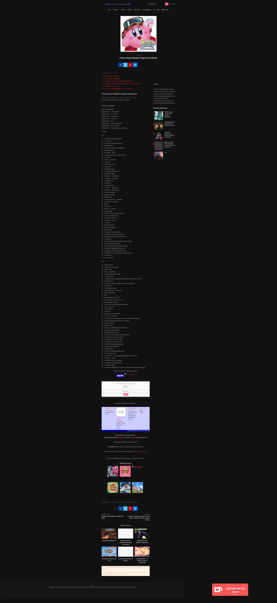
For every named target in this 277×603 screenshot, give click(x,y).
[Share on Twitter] (125, 65)
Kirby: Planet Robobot (121, 502)
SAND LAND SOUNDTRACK (109, 540)
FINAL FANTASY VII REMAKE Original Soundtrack (118, 88)
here (131, 458)
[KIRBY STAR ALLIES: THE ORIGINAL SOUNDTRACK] (113, 473)
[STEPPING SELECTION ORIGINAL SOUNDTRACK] (113, 489)
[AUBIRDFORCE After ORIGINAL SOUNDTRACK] (142, 534)
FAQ (154, 9)
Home (109, 9)
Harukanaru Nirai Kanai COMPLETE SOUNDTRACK (118, 81)
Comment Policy (114, 567)
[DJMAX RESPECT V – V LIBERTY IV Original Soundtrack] (142, 552)
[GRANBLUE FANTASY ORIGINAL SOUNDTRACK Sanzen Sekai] (125, 534)
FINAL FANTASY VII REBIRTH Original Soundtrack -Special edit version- (169, 145)
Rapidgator (120, 437)
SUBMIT (125, 394)
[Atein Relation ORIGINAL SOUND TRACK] (125, 489)
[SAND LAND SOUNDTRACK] (109, 534)
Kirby (113, 502)
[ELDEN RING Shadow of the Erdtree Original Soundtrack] (158, 125)
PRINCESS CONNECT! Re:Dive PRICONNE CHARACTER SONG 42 (122, 83)
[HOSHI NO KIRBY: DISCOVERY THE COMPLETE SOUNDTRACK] (138, 473)
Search (166, 4)
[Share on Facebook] (120, 65)
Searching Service (147, 9)
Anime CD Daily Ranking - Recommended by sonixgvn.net (138, 430)
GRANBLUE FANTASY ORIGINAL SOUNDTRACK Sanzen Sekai (125, 542)
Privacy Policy (165, 9)
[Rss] (174, 4)
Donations (115, 9)
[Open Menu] (102, 9)
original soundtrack (132, 502)
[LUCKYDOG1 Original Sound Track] (109, 552)
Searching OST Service (140, 451)
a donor (133, 437)
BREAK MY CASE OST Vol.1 (112, 86)
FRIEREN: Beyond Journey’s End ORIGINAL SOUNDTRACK (168, 114)
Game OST (123, 9)
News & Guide (137, 9)
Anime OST (130, 9)
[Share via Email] (135, 65)
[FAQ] (158, 156)
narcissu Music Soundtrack (112, 78)
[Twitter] (172, 4)
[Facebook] (170, 4)
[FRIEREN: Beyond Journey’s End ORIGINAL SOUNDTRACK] (158, 115)
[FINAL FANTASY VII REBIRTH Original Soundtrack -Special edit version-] (158, 146)
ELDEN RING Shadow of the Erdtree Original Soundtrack (169, 123)
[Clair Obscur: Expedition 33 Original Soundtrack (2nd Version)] (158, 135)
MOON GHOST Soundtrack (112, 76)
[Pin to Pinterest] (130, 65)
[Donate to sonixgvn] (231, 584)
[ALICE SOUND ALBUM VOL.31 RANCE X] (125, 552)
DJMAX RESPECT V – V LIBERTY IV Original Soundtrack (142, 560)
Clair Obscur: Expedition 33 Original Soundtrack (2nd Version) (169, 134)
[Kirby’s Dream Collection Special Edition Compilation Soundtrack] (125, 473)
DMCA (158, 9)
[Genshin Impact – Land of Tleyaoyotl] (138, 489)
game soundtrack (106, 502)
